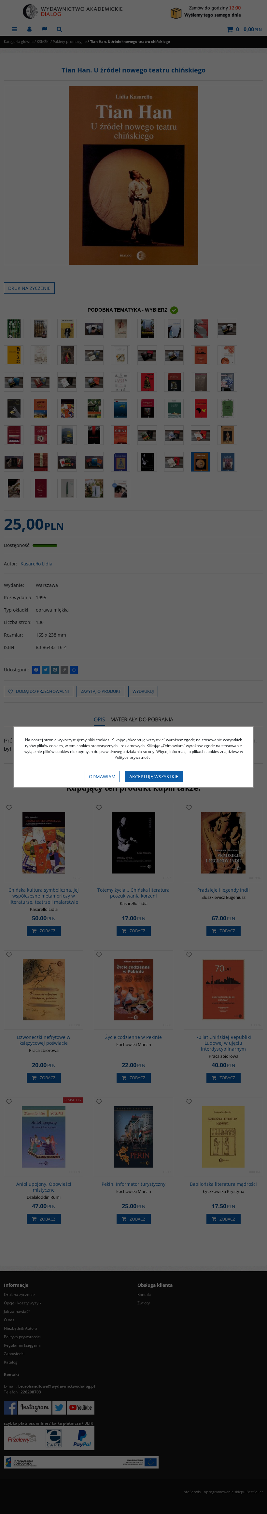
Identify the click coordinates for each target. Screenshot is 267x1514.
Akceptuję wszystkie (153, 776)
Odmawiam (102, 776)
